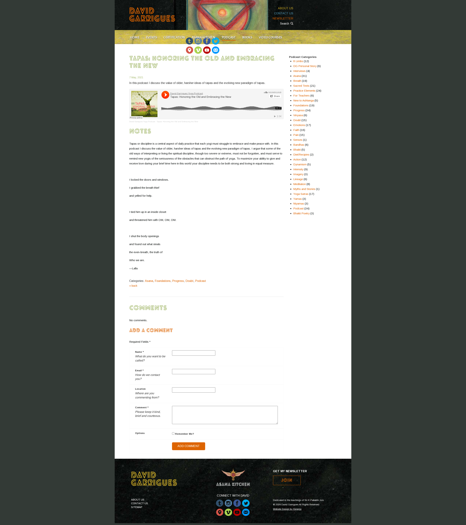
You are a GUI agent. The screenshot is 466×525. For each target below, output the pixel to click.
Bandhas (298, 144)
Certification (174, 37)
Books (247, 37)
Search (284, 23)
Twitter (246, 501)
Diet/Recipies (301, 154)
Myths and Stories (304, 188)
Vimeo (198, 48)
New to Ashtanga (303, 100)
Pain (296, 134)
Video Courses (270, 37)
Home (134, 37)
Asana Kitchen (203, 37)
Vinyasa (298, 115)
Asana (149, 280)
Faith (296, 129)
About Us (285, 8)
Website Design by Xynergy (287, 509)
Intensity (298, 169)
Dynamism (300, 164)
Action (297, 159)
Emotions (299, 125)
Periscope (189, 48)
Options (140, 433)
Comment (142, 407)
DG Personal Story (305, 66)
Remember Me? (184, 433)
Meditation (299, 184)
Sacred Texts (301, 85)
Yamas (297, 198)
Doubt (189, 280)
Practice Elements (304, 90)
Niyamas (298, 203)
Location (140, 389)
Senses (297, 139)
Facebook (237, 501)
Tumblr (219, 501)
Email (215, 48)
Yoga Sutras (300, 193)
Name (139, 352)
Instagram (228, 501)
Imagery (298, 174)
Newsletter (283, 18)
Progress (178, 280)
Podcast (229, 37)
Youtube (207, 48)
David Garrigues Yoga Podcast (142, 122)
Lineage (298, 179)
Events (151, 37)
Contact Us (283, 13)
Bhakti (297, 149)
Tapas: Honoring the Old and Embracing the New (177, 122)
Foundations (163, 280)
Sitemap (136, 507)
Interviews (299, 70)
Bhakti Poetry (301, 213)
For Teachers (301, 95)
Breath (297, 80)
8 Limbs (298, 61)
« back (133, 285)
